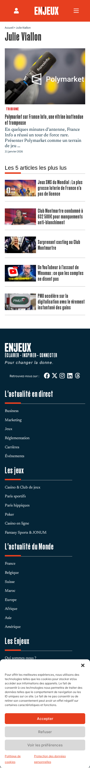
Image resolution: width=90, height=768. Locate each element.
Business (11, 411)
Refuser (45, 732)
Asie (8, 618)
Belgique (12, 573)
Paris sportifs (15, 496)
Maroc (10, 591)
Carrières (12, 447)
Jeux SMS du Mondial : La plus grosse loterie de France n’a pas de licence (60, 188)
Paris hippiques (17, 505)
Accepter (45, 718)
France (10, 564)
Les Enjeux (17, 641)
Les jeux (14, 470)
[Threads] (78, 376)
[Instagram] (62, 376)
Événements (14, 456)
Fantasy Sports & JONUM (26, 533)
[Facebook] (47, 376)
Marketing (13, 420)
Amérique (13, 627)
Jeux (8, 429)
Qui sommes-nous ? (20, 658)
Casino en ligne (17, 523)
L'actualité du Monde (29, 546)
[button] (82, 665)
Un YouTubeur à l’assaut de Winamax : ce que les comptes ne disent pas (61, 273)
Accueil (9, 28)
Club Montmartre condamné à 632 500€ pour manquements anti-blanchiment (60, 216)
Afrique (11, 609)
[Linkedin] (70, 376)
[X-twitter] (55, 376)
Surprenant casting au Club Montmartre (59, 245)
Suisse (10, 582)
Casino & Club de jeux (22, 487)
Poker (9, 515)
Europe (11, 600)
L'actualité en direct (29, 394)
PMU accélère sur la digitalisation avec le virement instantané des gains (61, 302)
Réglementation (17, 438)
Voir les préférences (45, 745)
